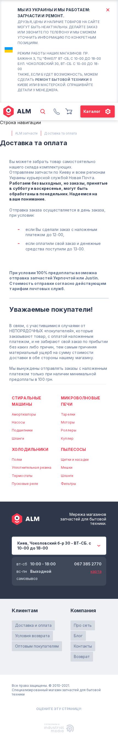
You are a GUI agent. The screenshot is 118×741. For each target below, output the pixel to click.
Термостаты (22, 476)
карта (96, 571)
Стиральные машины (26, 401)
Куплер (67, 438)
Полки (17, 459)
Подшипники (22, 430)
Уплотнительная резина (32, 467)
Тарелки (68, 414)
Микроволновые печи (80, 401)
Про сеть (83, 625)
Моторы (68, 422)
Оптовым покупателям (37, 646)
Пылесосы (73, 449)
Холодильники (30, 449)
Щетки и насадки (75, 459)
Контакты (83, 646)
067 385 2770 (88, 564)
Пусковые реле (25, 484)
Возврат (82, 656)
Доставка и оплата (33, 625)
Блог (78, 635)
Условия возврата (32, 635)
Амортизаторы (24, 414)
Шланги (18, 438)
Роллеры (68, 430)
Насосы (18, 422)
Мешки (66, 467)
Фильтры (68, 484)
